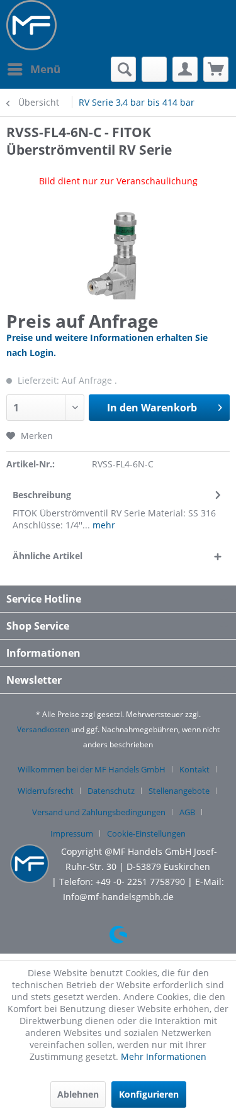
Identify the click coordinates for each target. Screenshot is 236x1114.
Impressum (71, 833)
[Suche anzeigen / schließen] (123, 69)
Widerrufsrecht (46, 790)
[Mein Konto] (185, 69)
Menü (45, 69)
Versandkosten (43, 729)
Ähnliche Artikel (47, 556)
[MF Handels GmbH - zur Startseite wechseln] (31, 25)
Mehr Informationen (163, 1056)
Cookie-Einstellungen (146, 833)
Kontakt (194, 769)
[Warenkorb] (215, 69)
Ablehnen (78, 1094)
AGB (187, 812)
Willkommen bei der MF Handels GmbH (92, 769)
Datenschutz (111, 790)
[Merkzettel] (154, 69)
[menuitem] (33, 69)
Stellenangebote (179, 790)
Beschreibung (42, 495)
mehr (102, 525)
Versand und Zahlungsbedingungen (99, 812)
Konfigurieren (149, 1094)
